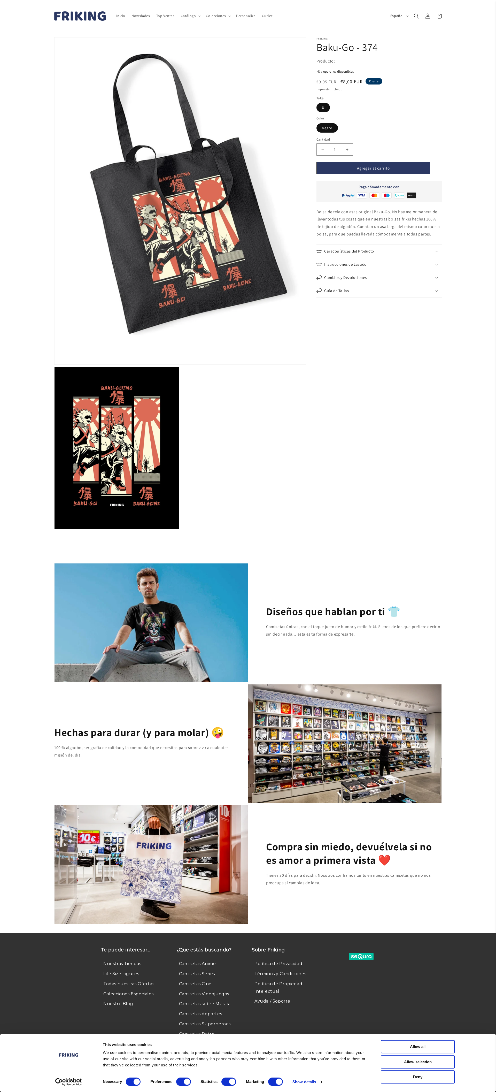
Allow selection (418, 1062)
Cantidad (323, 139)
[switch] (183, 1082)
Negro (327, 128)
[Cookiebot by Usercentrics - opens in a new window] (68, 1082)
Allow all (417, 1046)
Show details (304, 1082)
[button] (190, 15)
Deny (417, 1077)
